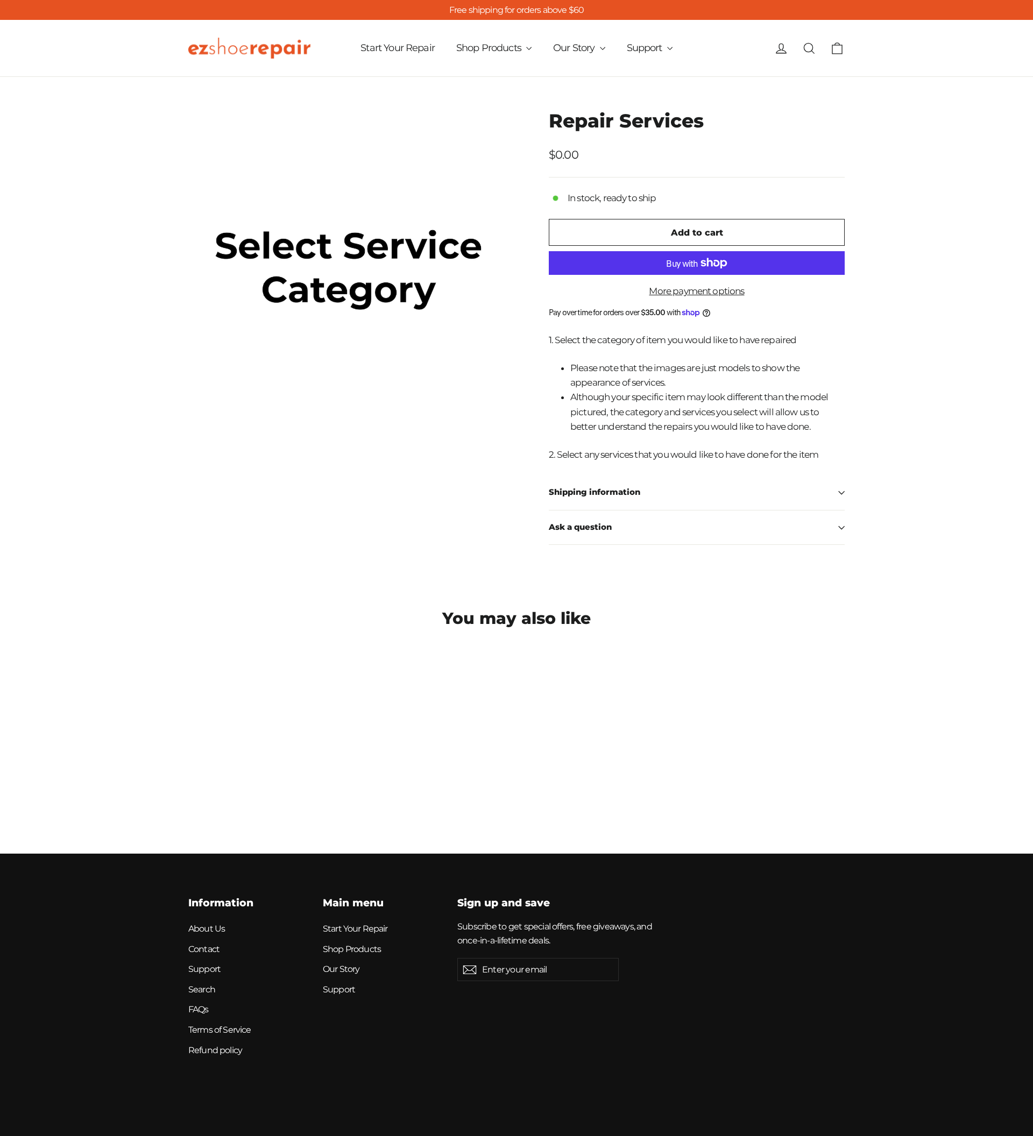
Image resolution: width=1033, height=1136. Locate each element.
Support (645, 48)
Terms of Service (219, 1030)
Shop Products (489, 48)
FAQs (198, 1009)
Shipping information (594, 492)
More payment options (696, 291)
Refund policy (215, 1050)
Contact (204, 949)
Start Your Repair (397, 48)
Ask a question (580, 527)
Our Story (575, 48)
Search (201, 989)
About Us (206, 929)
